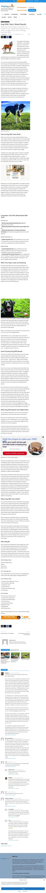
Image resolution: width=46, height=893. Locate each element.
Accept (23, 888)
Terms (12, 884)
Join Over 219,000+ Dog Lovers (14, 453)
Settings (19, 891)
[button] (44, 880)
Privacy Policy (24, 884)
